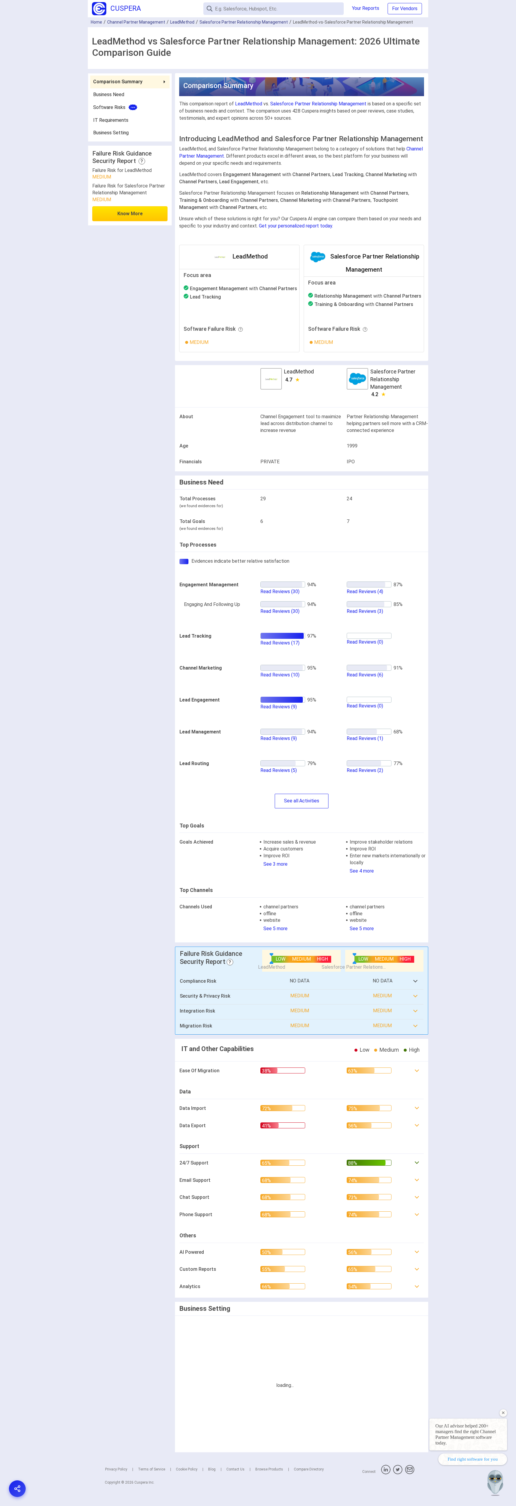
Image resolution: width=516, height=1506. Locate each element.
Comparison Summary (117, 81)
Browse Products (269, 1469)
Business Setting (111, 133)
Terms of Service (151, 1469)
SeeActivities (301, 801)
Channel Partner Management (136, 22)
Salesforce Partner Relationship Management (243, 22)
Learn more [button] (434, 1470)
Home (96, 22)
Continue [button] (454, 1485)
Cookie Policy (186, 1469)
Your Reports (365, 8)
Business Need (108, 94)
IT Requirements (110, 120)
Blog (212, 1469)
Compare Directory (309, 1469)
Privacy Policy (116, 1469)
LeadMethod (182, 22)
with (243, 288)
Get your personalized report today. (296, 226)
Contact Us (235, 1469)
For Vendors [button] (404, 8)
